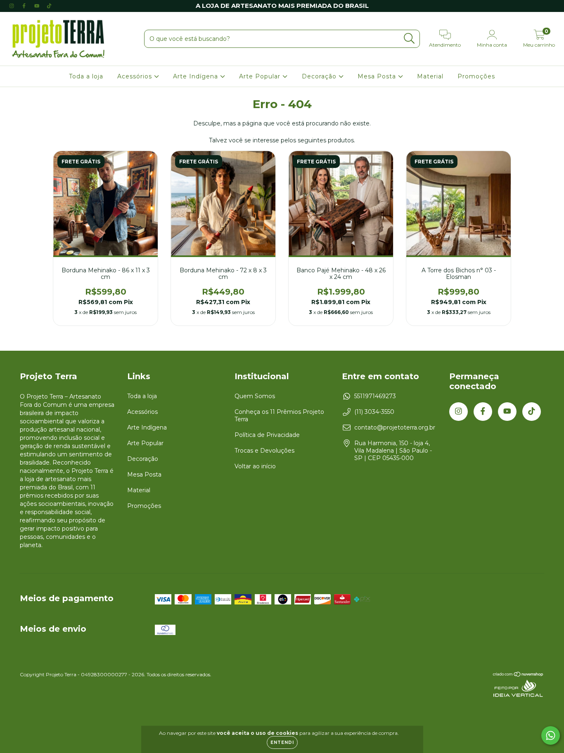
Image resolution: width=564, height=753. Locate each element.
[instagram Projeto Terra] (12, 5)
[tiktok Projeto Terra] (49, 5)
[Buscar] (409, 38)
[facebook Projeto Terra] (25, 5)
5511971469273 (375, 396)
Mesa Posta (378, 76)
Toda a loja (86, 76)
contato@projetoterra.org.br (394, 427)
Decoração (320, 76)
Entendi (282, 742)
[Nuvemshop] (518, 675)
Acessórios (135, 76)
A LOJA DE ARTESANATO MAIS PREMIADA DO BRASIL (282, 5)
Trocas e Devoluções (264, 450)
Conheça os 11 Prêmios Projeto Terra (279, 415)
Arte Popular (260, 76)
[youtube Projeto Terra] (37, 5)
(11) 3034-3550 (374, 411)
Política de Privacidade (267, 435)
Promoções (476, 76)
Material (430, 76)
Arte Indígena (196, 76)
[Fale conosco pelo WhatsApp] (550, 735)
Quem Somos (255, 396)
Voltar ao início (255, 466)
